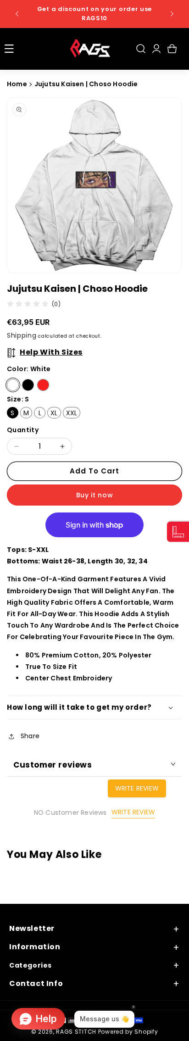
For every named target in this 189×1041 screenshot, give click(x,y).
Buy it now (94, 495)
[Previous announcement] (17, 14)
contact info (36, 984)
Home (17, 84)
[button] (9, 48)
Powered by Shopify (128, 1031)
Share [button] (30, 735)
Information (35, 947)
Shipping (22, 335)
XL (53, 413)
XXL (72, 413)
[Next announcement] (172, 14)
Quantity (23, 429)
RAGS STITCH (76, 1031)
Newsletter (32, 929)
